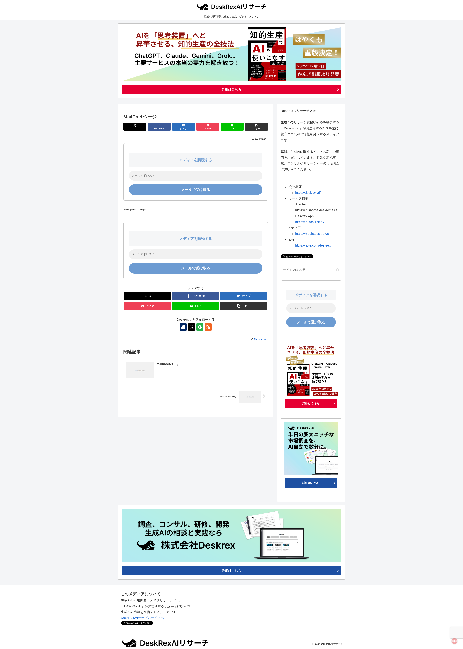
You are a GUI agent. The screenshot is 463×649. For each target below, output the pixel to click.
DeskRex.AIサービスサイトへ (142, 618)
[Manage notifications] (454, 641)
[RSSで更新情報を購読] (208, 327)
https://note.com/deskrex (313, 245)
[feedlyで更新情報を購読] (199, 327)
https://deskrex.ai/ (308, 192)
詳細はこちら (231, 89)
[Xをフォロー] (191, 327)
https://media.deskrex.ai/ (312, 233)
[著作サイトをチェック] (183, 327)
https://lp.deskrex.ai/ (309, 222)
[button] (256, 127)
